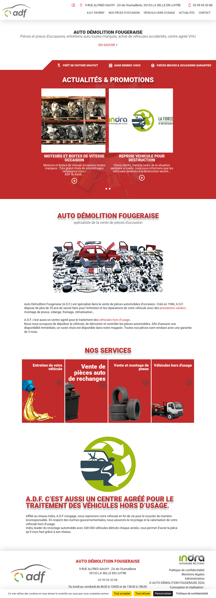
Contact (205, 12)
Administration (195, 578)
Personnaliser (163, 593)
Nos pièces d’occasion (124, 12)
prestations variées (172, 308)
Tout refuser (142, 593)
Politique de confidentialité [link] (192, 593)
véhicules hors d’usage (114, 320)
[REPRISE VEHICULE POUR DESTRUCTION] (142, 178)
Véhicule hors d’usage (159, 12)
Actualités (187, 12)
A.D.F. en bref (96, 12)
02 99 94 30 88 (202, 5)
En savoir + (108, 45)
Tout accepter (122, 593)
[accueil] (16, 11)
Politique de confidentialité (187, 570)
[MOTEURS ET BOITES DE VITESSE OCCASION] (74, 181)
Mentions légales (193, 574)
